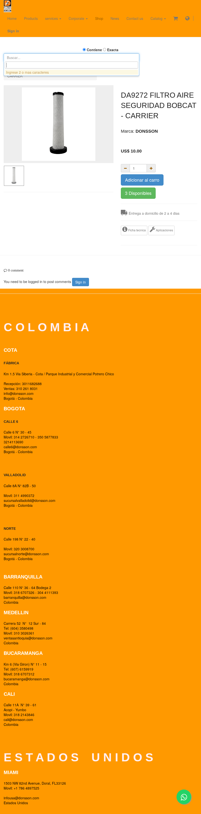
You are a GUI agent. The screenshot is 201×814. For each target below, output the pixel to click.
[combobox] (71, 65)
